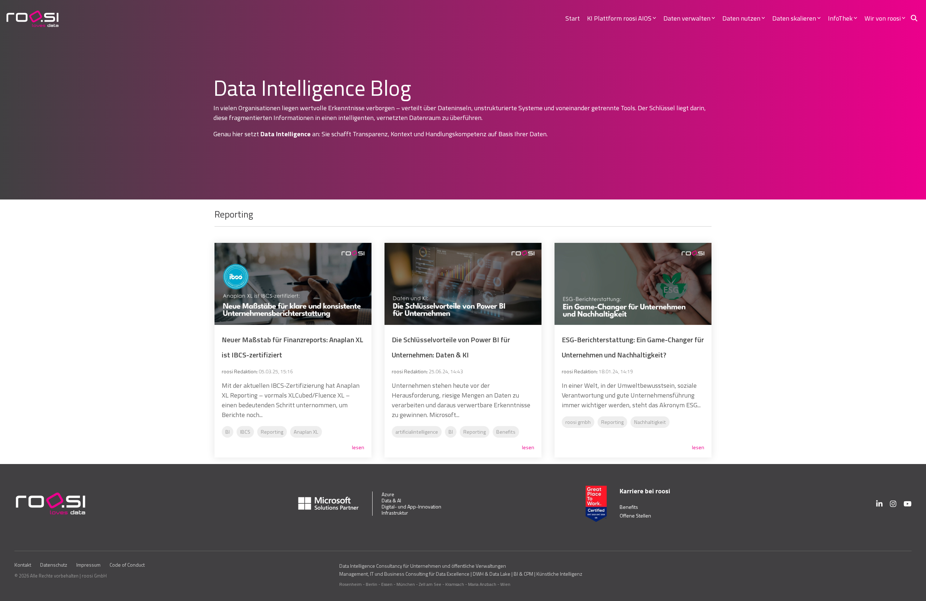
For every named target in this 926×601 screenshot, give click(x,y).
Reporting (272, 432)
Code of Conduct (127, 565)
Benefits (505, 432)
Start (572, 18)
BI (227, 432)
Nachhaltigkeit (650, 422)
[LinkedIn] (879, 503)
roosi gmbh (578, 422)
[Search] (914, 18)
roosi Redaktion (239, 371)
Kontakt (22, 565)
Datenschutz (53, 565)
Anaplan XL (306, 432)
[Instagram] (893, 503)
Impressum (88, 565)
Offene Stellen (635, 515)
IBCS (245, 432)
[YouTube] (908, 503)
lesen (358, 447)
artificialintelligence (416, 432)
